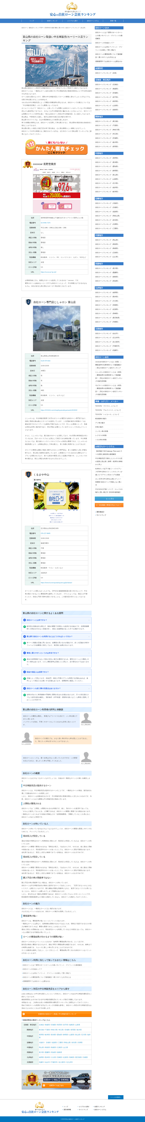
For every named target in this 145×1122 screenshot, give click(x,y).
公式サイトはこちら (56, 1085)
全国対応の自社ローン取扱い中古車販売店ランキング (57, 1014)
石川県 (83, 1034)
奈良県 (74, 1042)
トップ (32, 21)
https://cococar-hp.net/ (48, 272)
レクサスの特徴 (100, 435)
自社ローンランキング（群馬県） (107, 146)
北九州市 (69, 1062)
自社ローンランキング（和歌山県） (108, 216)
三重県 (60, 1042)
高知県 (53, 1052)
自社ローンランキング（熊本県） (107, 296)
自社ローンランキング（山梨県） (107, 179)
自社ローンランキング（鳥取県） (107, 244)
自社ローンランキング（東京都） (107, 121)
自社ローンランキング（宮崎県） (107, 305)
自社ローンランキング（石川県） (107, 183)
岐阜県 (47, 1034)
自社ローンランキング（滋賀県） (107, 211)
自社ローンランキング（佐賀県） (107, 309)
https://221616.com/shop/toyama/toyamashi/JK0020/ (59, 410)
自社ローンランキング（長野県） (107, 158)
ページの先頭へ (115, 1097)
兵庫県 (80, 1042)
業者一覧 (113, 21)
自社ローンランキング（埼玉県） (107, 134)
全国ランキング (52, 21)
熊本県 (47, 1057)
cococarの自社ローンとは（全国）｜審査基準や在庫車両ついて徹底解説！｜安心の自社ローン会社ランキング (108, 365)
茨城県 (67, 1030)
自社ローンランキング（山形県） (107, 105)
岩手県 (65, 1025)
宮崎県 (59, 1057)
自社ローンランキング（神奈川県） (108, 130)
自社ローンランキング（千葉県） (107, 125)
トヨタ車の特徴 (100, 440)
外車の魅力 (99, 427)
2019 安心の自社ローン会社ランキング (73, 1119)
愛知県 (59, 1034)
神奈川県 (54, 1030)
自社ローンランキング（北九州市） (108, 337)
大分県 (53, 1057)
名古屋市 (62, 1062)
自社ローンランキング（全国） (106, 73)
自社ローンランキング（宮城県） (107, 93)
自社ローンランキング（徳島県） (107, 277)
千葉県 (47, 1030)
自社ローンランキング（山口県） (107, 257)
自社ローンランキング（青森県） (107, 89)
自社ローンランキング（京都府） (107, 207)
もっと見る (110, 499)
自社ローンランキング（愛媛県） (107, 272)
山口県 (65, 1047)
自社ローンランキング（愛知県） (107, 166)
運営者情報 (67, 1109)
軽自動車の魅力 (100, 418)
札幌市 (41, 1062)
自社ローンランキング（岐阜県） (107, 191)
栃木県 (79, 1030)
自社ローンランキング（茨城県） (107, 138)
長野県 (41, 1034)
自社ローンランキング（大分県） (107, 301)
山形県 (77, 1025)
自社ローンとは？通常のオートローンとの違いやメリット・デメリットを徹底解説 (52, 965)
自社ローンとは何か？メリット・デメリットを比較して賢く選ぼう (47, 973)
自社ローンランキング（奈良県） (107, 220)
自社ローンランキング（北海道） (107, 84)
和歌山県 (67, 1042)
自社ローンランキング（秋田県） (107, 101)
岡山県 (41, 1047)
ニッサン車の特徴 (101, 431)
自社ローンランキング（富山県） (107, 175)
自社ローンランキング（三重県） (107, 228)
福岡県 (41, 1057)
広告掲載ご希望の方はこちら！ (110, 505)
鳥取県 (47, 1047)
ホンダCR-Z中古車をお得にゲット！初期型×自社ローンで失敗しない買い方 (108, 482)
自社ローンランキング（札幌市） (107, 350)
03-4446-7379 (45, 223)
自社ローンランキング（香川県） (107, 268)
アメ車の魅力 (100, 423)
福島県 (71, 1025)
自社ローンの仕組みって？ (32, 969)
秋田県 (59, 1025)
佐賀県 (65, 1057)
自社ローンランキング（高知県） (107, 281)
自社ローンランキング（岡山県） (107, 240)
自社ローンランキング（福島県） (107, 110)
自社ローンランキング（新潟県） (107, 162)
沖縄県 (85, 1057)
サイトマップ (101, 515)
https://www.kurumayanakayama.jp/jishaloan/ (56, 583)
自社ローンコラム (93, 21)
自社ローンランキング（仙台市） (107, 333)
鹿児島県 (78, 1057)
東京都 (41, 1030)
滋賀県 (54, 1042)
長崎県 (71, 1057)
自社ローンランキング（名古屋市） (108, 342)
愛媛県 (47, 1052)
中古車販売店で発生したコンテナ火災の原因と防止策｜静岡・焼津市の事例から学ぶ (108, 461)
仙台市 (47, 1062)
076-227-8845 (45, 533)
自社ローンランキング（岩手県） (107, 97)
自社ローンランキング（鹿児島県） (108, 318)
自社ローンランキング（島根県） (107, 248)
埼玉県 (61, 1030)
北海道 (41, 1025)
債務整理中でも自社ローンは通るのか (36, 981)
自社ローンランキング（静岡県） (107, 171)
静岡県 (65, 1034)
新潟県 (53, 1034)
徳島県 (59, 1052)
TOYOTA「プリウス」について (106, 406)
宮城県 (53, 1025)
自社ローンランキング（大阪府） (107, 203)
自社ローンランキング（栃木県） (107, 142)
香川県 (41, 1052)
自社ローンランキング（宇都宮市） (108, 346)
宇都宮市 (54, 1062)
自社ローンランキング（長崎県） (107, 313)
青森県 (47, 1025)
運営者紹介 (100, 512)
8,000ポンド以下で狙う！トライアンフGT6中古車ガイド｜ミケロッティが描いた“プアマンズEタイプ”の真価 (108, 472)
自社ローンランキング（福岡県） (107, 292)
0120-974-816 (45, 361)
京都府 (48, 1042)
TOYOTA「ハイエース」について (107, 414)
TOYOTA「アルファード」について (108, 410)
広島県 (59, 1047)
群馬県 (73, 1030)
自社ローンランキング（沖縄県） (107, 322)
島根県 (53, 1047)
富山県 (77, 1034)
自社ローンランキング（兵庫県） (107, 224)
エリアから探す (72, 21)
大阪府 (41, 1042)
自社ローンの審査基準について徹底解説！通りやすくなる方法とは (47, 977)
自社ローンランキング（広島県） (107, 252)
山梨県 (71, 1034)
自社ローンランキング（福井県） (107, 187)
